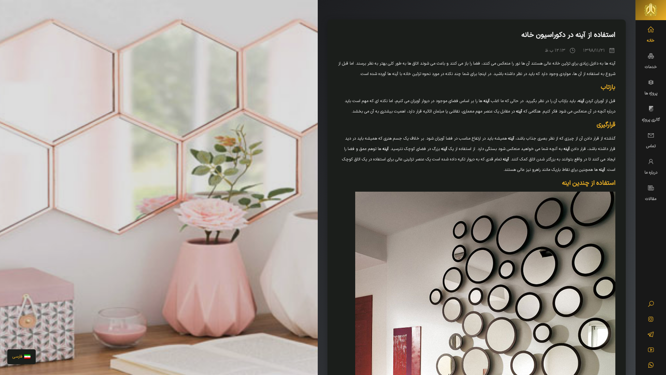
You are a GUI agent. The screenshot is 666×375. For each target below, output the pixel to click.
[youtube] (651, 350)
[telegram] (651, 335)
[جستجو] (651, 304)
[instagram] (651, 320)
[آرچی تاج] (650, 10)
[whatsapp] (651, 366)
